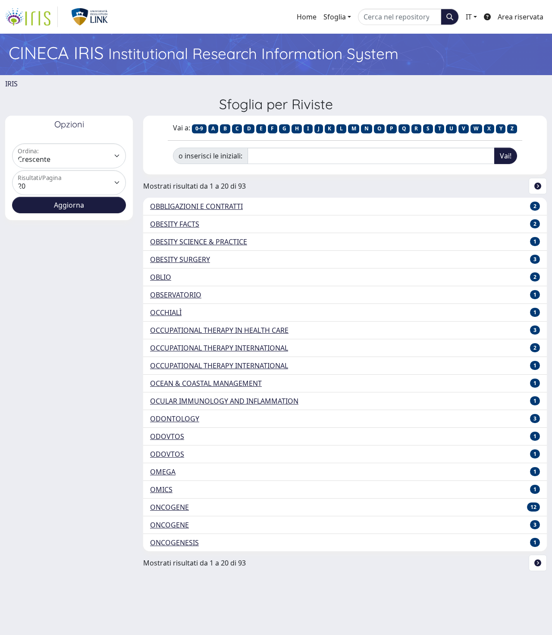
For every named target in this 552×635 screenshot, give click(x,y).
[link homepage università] (90, 16)
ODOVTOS (167, 436)
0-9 (199, 128)
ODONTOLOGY (174, 418)
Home (307, 17)
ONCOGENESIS (174, 542)
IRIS (11, 83)
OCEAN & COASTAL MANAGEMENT (206, 383)
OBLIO (160, 277)
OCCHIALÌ (166, 312)
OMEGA (163, 472)
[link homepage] (31, 16)
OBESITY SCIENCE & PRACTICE (198, 241)
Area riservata (520, 17)
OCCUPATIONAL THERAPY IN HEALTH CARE (219, 330)
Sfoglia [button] (334, 17)
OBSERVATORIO (175, 295)
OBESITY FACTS (174, 224)
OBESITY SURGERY (180, 259)
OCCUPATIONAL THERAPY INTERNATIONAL (219, 348)
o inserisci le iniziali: (210, 156)
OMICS (161, 489)
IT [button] (469, 17)
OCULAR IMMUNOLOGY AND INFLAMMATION (224, 401)
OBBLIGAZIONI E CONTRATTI (196, 206)
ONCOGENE (169, 507)
